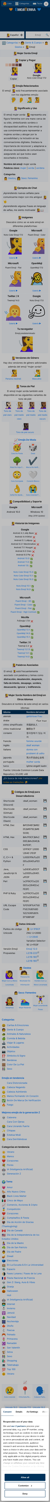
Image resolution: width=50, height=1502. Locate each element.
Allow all (25, 1477)
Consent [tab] (7, 1412)
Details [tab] (19, 1412)
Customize (23, 1485)
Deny (25, 1494)
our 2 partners (18, 1426)
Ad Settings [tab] (32, 1412)
